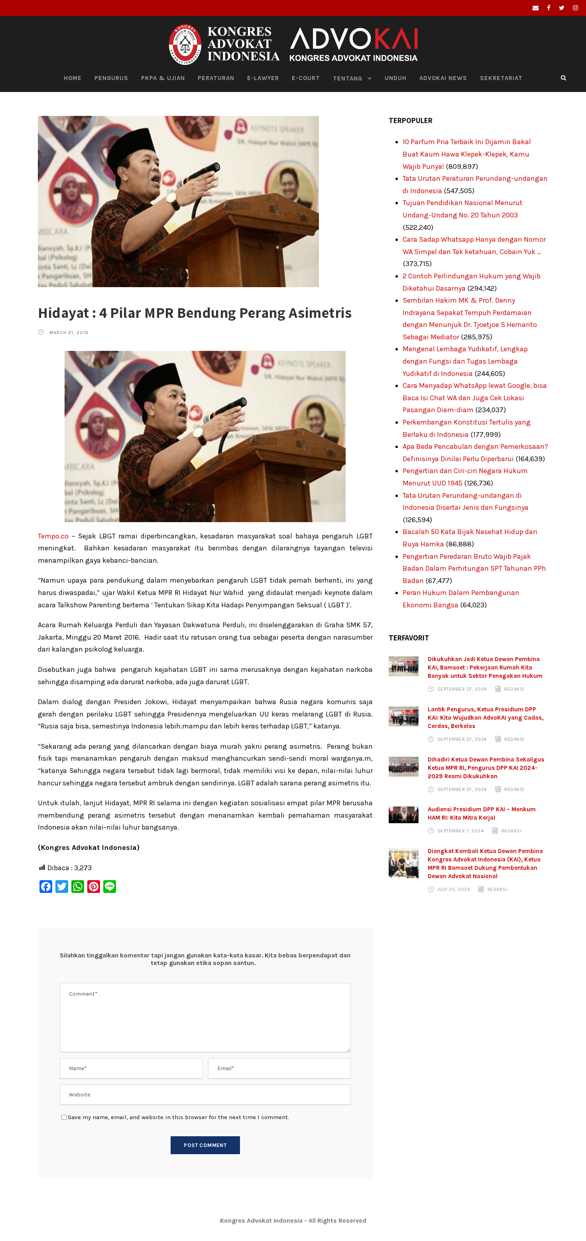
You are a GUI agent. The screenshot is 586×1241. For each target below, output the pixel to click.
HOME (73, 78)
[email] (536, 8)
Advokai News (443, 78)
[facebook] (549, 8)
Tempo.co (53, 536)
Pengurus (111, 78)
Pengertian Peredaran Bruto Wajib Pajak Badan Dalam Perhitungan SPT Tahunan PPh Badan (474, 568)
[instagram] (575, 8)
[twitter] (561, 8)
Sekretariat (501, 78)
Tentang (347, 78)
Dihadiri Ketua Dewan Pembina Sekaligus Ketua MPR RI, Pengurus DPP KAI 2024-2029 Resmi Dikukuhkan (486, 768)
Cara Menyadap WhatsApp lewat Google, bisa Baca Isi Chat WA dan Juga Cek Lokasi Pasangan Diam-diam (475, 397)
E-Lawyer (263, 78)
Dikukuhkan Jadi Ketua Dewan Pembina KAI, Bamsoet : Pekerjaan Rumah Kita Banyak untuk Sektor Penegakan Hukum (485, 667)
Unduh (396, 78)
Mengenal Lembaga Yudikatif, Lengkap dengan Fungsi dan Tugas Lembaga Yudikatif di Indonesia (465, 361)
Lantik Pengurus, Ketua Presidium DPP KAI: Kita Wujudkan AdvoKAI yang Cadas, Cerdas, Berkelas (485, 718)
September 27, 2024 (462, 689)
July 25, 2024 (453, 889)
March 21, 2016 (68, 332)
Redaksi (514, 689)
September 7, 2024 (460, 831)
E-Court (306, 78)
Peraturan (216, 78)
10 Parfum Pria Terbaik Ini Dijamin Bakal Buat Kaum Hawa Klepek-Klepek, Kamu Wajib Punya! (467, 153)
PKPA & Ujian (163, 78)
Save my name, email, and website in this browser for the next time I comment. (178, 1117)
